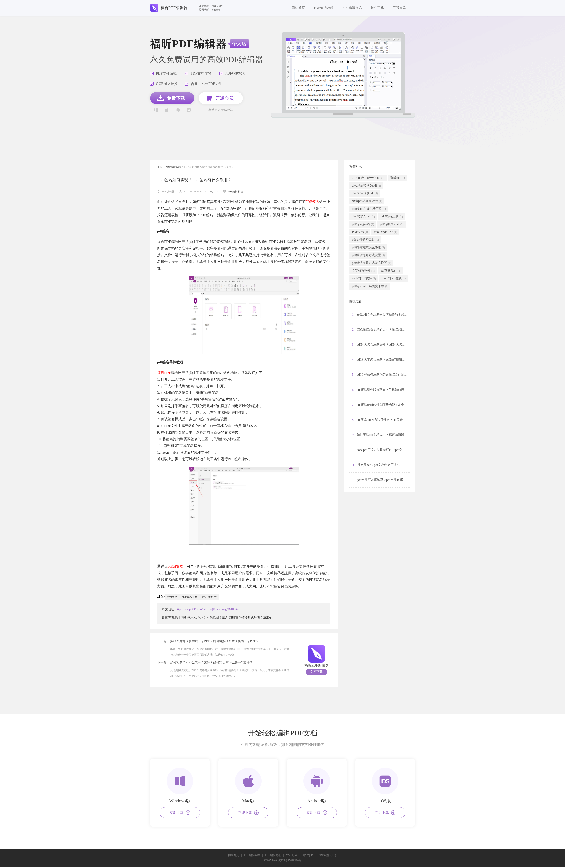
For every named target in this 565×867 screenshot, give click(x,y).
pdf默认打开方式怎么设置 (371, 263)
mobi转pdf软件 (364, 278)
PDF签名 (312, 202)
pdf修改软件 (390, 270)
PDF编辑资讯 (352, 8)
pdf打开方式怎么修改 (368, 247)
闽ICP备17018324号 (289, 860)
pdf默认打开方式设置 (368, 255)
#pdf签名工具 (189, 596)
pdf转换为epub (391, 224)
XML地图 (291, 855)
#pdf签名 (172, 596)
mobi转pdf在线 (394, 278)
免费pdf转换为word (367, 201)
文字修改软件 (363, 270)
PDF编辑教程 (323, 8)
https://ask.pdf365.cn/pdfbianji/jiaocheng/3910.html (208, 609)
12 (380, 480)
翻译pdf (397, 177)
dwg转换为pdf (363, 216)
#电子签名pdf (209, 596)
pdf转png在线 (363, 224)
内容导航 (308, 855)
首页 (159, 166)
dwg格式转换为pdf (366, 185)
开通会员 (399, 8)
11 (380, 465)
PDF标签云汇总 (327, 855)
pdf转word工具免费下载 (370, 286)
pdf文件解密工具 (365, 239)
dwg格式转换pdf (365, 193)
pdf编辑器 (175, 566)
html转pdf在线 (385, 232)
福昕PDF (164, 373)
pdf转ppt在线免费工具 (369, 208)
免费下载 (316, 671)
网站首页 (298, 8)
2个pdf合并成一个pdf (368, 177)
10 (380, 450)
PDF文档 (360, 232)
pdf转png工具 (392, 216)
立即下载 (177, 812)
